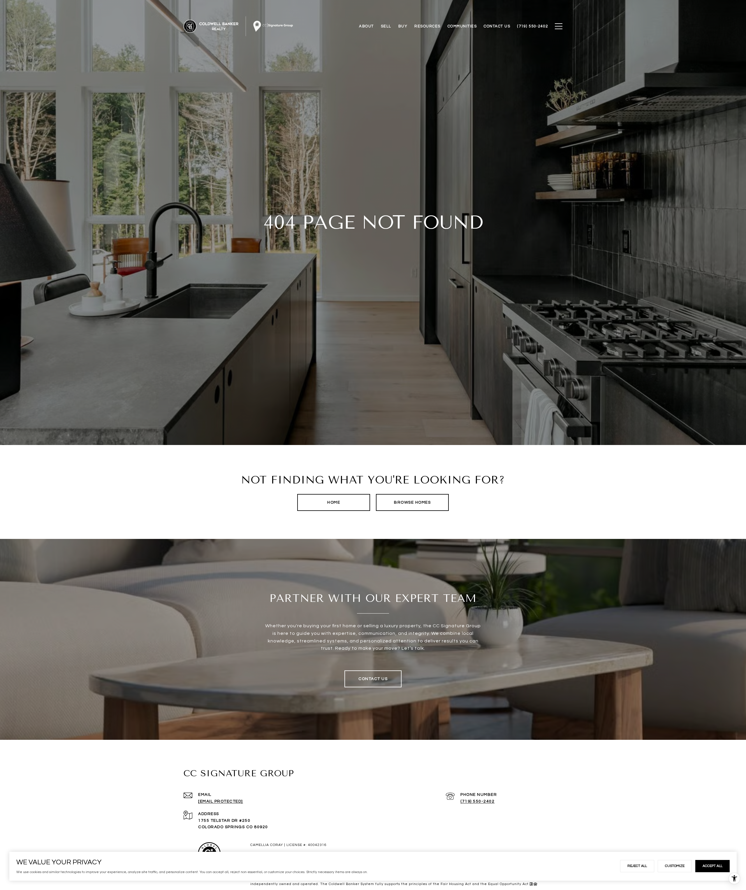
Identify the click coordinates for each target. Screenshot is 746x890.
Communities (462, 26)
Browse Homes (412, 502)
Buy (403, 26)
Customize (675, 866)
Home (333, 502)
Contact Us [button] (373, 679)
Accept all (712, 866)
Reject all (637, 866)
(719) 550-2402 (477, 801)
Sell (386, 26)
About (366, 26)
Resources (427, 26)
